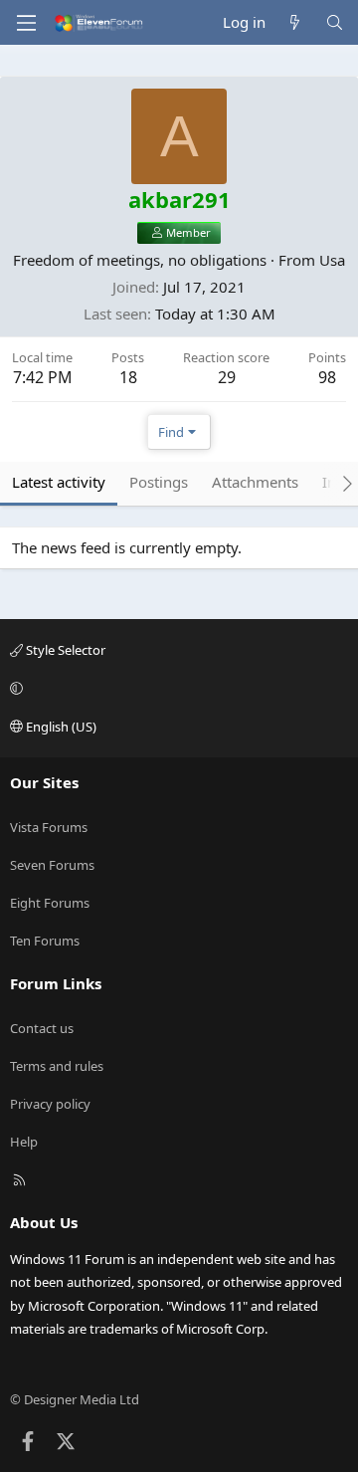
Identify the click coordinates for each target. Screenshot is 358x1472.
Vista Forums (49, 827)
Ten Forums (45, 940)
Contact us (42, 1028)
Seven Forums (52, 865)
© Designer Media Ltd (74, 1399)
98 (327, 377)
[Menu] (26, 23)
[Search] (334, 22)
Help (24, 1142)
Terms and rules (56, 1066)
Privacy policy (50, 1104)
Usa (332, 260)
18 (128, 377)
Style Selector (64, 650)
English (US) (59, 727)
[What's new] (294, 22)
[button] (176, 688)
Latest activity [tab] (58, 482)
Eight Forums (50, 903)
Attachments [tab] (255, 482)
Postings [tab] (158, 482)
